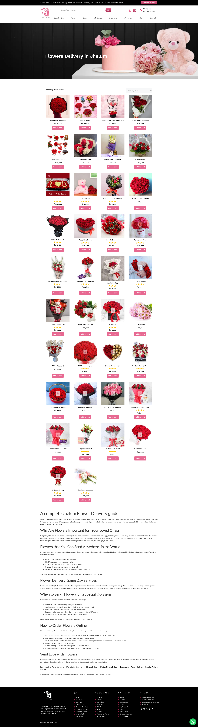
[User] (130, 11)
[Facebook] (144, 709)
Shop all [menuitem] (153, 18)
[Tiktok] (152, 709)
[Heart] (126, 11)
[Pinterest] (149, 709)
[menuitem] (60, 17)
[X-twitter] (147, 709)
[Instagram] (141, 709)
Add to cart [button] (57, 128)
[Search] (108, 10)
